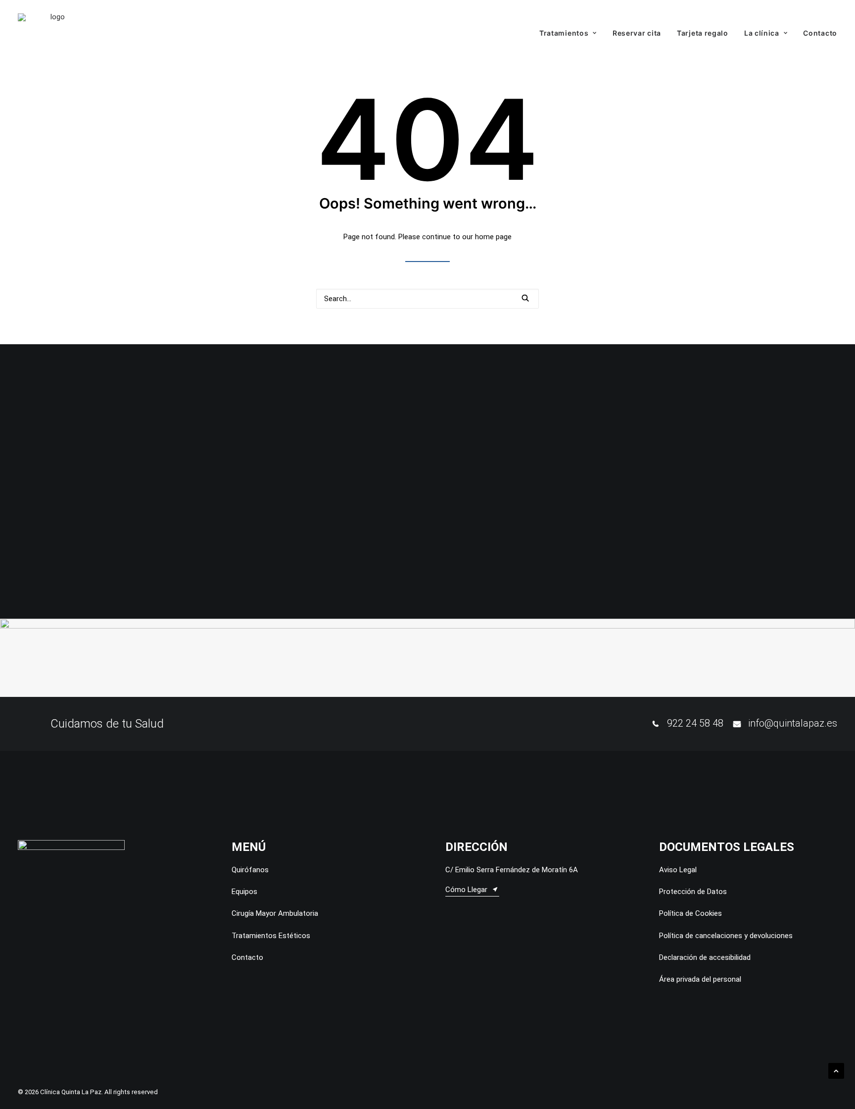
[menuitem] (571, 33)
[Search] (427, 299)
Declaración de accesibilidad (705, 957)
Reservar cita (637, 33)
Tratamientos (563, 33)
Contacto (820, 33)
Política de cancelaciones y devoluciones (726, 935)
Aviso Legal (678, 869)
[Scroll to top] (836, 1070)
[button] (525, 298)
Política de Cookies (690, 913)
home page (493, 236)
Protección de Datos (693, 891)
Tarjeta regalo (702, 33)
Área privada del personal (700, 979)
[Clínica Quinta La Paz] (54, 33)
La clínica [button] (761, 33)
